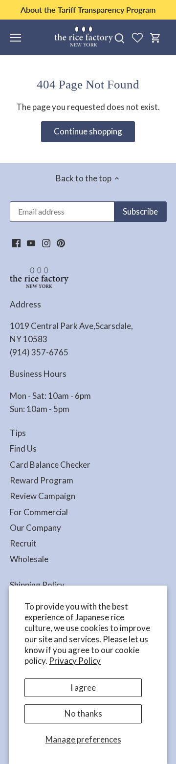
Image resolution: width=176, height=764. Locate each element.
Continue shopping (88, 131)
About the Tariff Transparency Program (88, 9)
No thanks (83, 713)
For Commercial (39, 512)
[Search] (119, 37)
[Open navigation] (15, 38)
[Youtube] (31, 242)
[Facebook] (16, 242)
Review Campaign (42, 496)
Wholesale (29, 559)
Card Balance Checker (50, 464)
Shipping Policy (37, 585)
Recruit (23, 543)
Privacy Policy (75, 660)
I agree (83, 687)
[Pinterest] (61, 242)
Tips (18, 433)
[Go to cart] (155, 37)
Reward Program (41, 480)
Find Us (23, 448)
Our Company (35, 528)
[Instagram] (46, 242)
